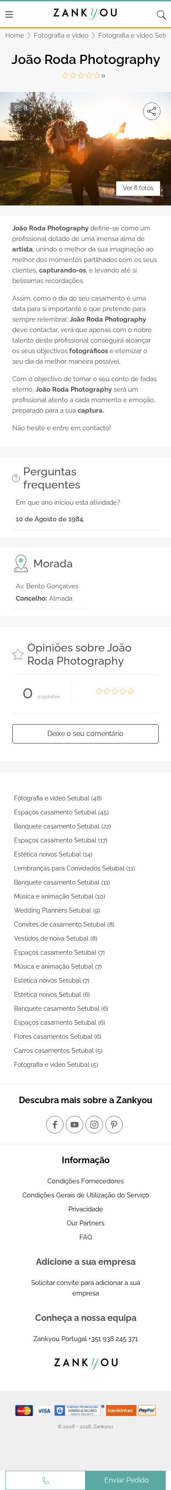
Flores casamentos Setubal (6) (57, 1036)
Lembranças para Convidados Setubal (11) (74, 868)
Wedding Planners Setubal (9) (57, 910)
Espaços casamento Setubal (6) (59, 1022)
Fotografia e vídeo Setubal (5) (56, 1064)
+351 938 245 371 (113, 1339)
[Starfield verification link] (80, 1410)
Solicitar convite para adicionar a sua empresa (85, 1288)
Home (14, 35)
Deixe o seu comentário (85, 733)
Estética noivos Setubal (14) (53, 854)
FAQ (85, 1237)
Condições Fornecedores (85, 1181)
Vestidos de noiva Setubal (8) (55, 938)
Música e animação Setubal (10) (59, 896)
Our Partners (85, 1223)
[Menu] (9, 14)
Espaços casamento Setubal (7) (59, 952)
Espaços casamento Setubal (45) (61, 812)
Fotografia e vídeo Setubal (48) (58, 798)
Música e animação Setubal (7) (58, 966)
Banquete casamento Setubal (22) (62, 826)
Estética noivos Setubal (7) (51, 980)
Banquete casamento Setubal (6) (61, 1008)
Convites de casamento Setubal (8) (64, 924)
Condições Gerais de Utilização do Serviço (85, 1195)
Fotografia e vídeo (61, 35)
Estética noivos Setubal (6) (52, 994)
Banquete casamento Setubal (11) (62, 882)
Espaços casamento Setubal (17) (60, 840)
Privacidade (85, 1209)
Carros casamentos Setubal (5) (58, 1050)
